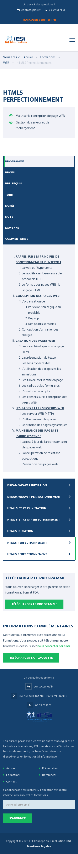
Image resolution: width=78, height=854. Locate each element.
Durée (10, 205)
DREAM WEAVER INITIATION (27, 485)
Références (49, 775)
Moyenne (12, 227)
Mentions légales (39, 846)
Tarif (9, 194)
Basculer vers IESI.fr (39, 19)
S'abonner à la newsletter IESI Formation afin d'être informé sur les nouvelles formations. (35, 792)
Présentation (50, 768)
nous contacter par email (54, 646)
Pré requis (13, 183)
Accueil (28, 57)
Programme (14, 161)
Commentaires (16, 238)
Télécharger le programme (34, 604)
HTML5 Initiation (20, 531)
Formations (48, 57)
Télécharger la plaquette (31, 657)
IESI (68, 841)
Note (9, 216)
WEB (6, 62)
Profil (10, 172)
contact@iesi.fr (30, 9)
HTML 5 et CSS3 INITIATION (26, 508)
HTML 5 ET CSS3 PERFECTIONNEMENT (33, 519)
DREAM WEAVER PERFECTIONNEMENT (34, 496)
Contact (11, 781)
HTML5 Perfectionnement (27, 542)
